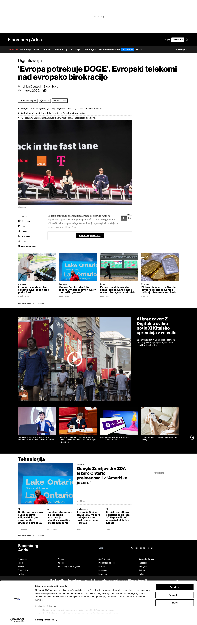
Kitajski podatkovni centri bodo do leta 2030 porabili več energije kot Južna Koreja (118, 517)
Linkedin (142, 574)
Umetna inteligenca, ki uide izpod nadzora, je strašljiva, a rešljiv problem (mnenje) (60, 517)
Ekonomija (25, 49)
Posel (37, 49)
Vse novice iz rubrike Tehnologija (31, 303)
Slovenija (22, 284)
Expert (126, 49)
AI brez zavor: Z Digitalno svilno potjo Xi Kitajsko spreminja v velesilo (157, 326)
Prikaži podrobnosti (44, 620)
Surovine (145, 284)
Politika (47, 49)
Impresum (102, 570)
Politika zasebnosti (106, 563)
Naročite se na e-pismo (142, 548)
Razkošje (75, 49)
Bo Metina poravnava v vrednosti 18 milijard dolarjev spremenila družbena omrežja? (31, 517)
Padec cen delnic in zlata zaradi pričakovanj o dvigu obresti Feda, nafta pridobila (117, 290)
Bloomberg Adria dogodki (69, 567)
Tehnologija (89, 49)
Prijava (167, 39)
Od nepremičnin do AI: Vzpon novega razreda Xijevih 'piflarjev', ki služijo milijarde (36, 438)
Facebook (143, 563)
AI (19, 509)
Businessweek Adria (109, 49)
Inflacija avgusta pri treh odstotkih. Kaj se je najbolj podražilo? (34, 290)
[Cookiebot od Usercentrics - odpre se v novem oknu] (17, 620)
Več (138, 49)
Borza (102, 284)
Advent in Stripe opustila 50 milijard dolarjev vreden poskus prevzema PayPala (88, 517)
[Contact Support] (192, 437)
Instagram (143, 567)
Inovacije (63, 284)
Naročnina (178, 40)
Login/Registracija (90, 235)
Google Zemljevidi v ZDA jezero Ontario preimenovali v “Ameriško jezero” (77, 290)
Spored (61, 563)
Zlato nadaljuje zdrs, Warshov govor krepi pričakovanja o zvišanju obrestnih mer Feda (159, 290)
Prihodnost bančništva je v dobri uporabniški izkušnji (159, 438)
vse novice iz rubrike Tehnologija (31, 535)
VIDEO (12, 49)
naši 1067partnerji (49, 590)
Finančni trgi (61, 49)
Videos (61, 559)
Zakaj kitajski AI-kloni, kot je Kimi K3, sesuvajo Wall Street (115, 438)
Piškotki (101, 567)
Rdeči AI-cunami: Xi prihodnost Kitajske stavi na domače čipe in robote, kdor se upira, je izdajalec (78, 439)
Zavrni (175, 603)
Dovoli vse (175, 587)
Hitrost (56, 101)
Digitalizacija (82, 509)
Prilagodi (173, 595)
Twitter (142, 570)
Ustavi (46, 101)
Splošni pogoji (104, 559)
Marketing (102, 574)
